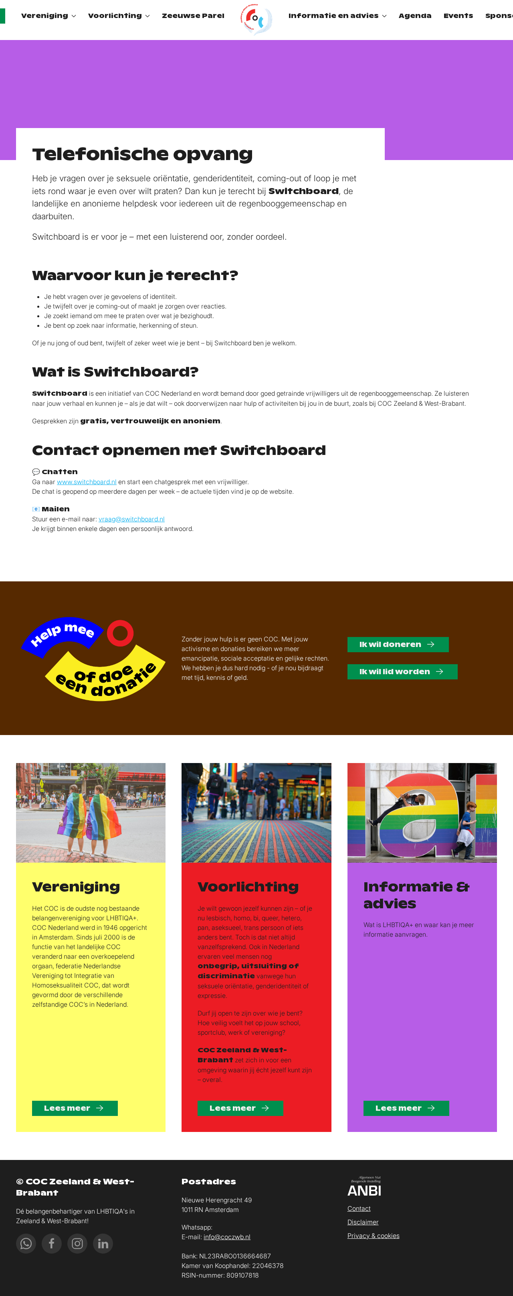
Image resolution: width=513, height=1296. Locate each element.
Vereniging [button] (44, 16)
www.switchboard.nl (87, 482)
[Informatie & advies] (422, 813)
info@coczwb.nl (227, 1237)
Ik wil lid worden (396, 671)
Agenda (415, 16)
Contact (359, 1208)
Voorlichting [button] (115, 16)
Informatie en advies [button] (334, 16)
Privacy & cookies (373, 1236)
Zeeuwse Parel (193, 16)
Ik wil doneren (391, 644)
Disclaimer (363, 1222)
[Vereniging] (91, 813)
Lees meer (68, 1108)
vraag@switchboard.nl (132, 519)
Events (458, 16)
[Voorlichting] (256, 813)
